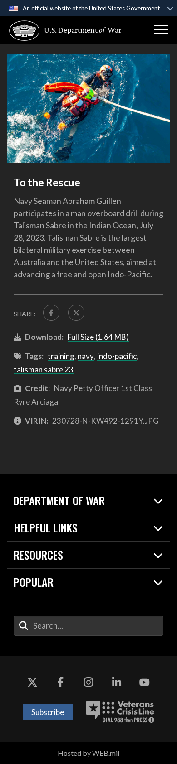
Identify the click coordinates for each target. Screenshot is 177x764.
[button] (161, 30)
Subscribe (47, 712)
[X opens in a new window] (32, 683)
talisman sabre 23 (44, 369)
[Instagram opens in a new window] (88, 683)
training (61, 356)
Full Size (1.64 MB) (98, 337)
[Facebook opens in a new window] (60, 683)
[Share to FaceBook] (51, 313)
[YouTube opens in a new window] (144, 683)
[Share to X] (76, 313)
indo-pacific (117, 356)
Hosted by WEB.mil (88, 753)
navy (86, 356)
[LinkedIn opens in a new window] (116, 683)
